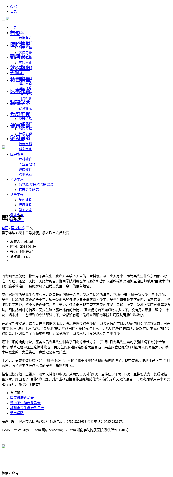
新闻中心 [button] (17, 73)
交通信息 (25, 118)
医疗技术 (17, 228)
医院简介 (25, 37)
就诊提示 (25, 108)
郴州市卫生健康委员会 (27, 408)
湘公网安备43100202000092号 (24, 438)
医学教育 (20, 91)
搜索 (13, 6)
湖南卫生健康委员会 (25, 403)
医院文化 (25, 63)
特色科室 (20, 79)
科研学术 (20, 102)
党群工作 (20, 114)
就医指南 (20, 68)
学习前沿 (20, 137)
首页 (13, 11)
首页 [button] (13, 27)
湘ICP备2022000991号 (140, 421)
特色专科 (25, 144)
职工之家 (25, 210)
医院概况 (20, 45)
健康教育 (20, 126)
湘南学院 (17, 413)
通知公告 (25, 83)
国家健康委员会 (22, 398)
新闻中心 (20, 56)
